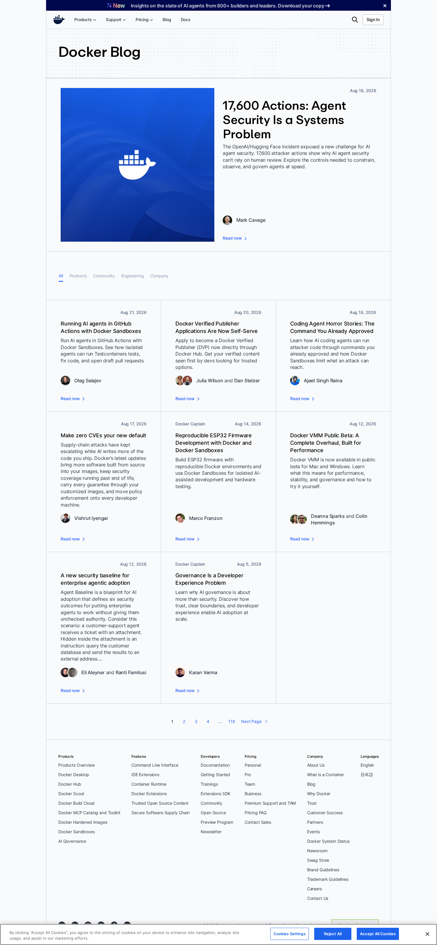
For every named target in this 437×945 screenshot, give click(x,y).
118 (231, 721)
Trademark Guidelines (327, 879)
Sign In (373, 19)
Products (78, 275)
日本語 (367, 774)
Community (104, 275)
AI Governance (72, 841)
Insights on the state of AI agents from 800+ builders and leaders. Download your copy (227, 6)
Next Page (251, 721)
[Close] (427, 934)
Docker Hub (69, 784)
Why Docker (319, 793)
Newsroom (317, 850)
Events (313, 831)
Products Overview (76, 765)
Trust (312, 803)
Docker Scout (71, 793)
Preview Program (217, 822)
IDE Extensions (145, 774)
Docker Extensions (148, 793)
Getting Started (215, 774)
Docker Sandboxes (76, 831)
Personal (253, 765)
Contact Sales (258, 822)
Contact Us (317, 898)
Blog (311, 784)
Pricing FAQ (256, 812)
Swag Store (318, 860)
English (367, 765)
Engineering (132, 275)
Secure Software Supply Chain (160, 812)
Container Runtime (148, 784)
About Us (316, 765)
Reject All (333, 933)
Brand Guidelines (323, 869)
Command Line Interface (154, 765)
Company (159, 275)
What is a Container (325, 774)
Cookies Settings (289, 933)
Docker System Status (328, 841)
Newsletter (211, 831)
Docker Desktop (73, 774)
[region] (218, 934)
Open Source (213, 812)
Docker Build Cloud (76, 803)
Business (253, 793)
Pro (248, 774)
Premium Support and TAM (270, 803)
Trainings (209, 784)
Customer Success (325, 812)
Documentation (215, 765)
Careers (314, 888)
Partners (315, 822)
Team (250, 784)
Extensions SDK (215, 793)
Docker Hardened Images (82, 822)
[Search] (355, 19)
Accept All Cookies (378, 933)
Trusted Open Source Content (159, 803)
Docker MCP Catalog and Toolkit (89, 812)
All (61, 275)
